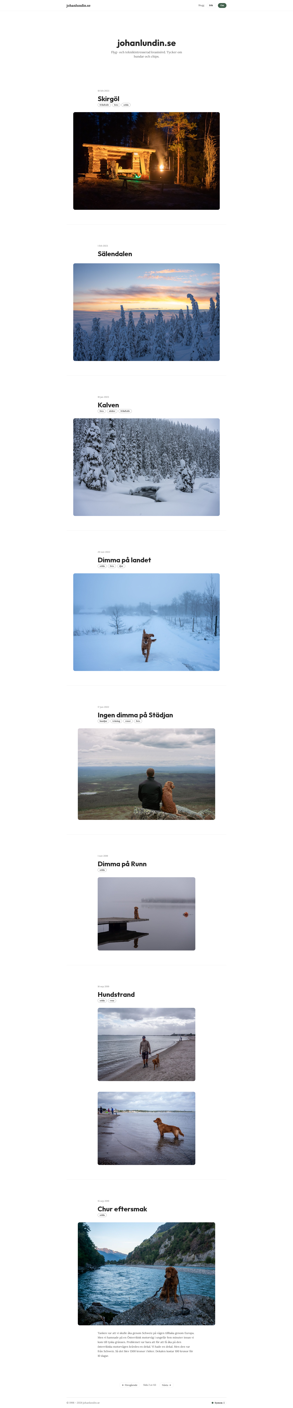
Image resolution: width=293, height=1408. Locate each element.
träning (116, 721)
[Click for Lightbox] (146, 161)
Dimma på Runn (122, 863)
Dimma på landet (124, 559)
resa (112, 1000)
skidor (112, 411)
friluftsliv (104, 104)
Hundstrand (116, 994)
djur (121, 566)
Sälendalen (115, 253)
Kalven (108, 404)
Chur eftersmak (122, 1208)
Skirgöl (108, 98)
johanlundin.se (91, 1402)
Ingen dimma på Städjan (135, 714)
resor (128, 721)
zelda (125, 104)
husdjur (103, 721)
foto (116, 104)
